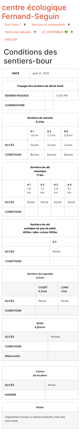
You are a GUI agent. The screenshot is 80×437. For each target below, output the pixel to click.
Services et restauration (48, 24)
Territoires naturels (18, 32)
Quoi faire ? (13, 24)
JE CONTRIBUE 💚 (55, 32)
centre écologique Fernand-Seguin (34, 12)
